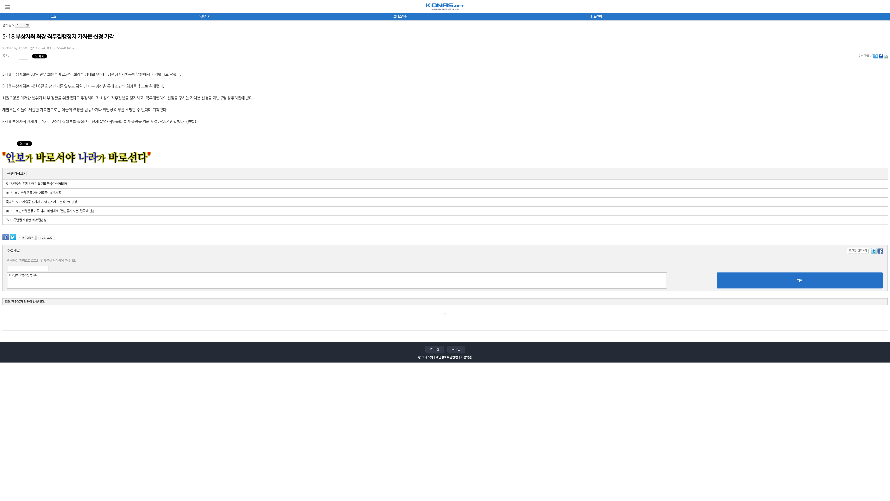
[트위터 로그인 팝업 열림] (874, 252)
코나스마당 (400, 17)
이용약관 (466, 357)
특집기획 (204, 17)
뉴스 (53, 17)
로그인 (456, 349)
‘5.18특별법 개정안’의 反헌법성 (26, 220)
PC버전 (434, 349)
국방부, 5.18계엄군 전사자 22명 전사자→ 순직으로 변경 (41, 202)
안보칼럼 (596, 17)
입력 (800, 281)
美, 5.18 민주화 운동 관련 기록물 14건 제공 (33, 193)
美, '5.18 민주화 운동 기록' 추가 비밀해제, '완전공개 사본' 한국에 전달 (50, 211)
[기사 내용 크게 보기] (17, 25)
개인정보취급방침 (447, 357)
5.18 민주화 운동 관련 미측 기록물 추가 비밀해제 (36, 184)
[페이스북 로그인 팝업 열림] (880, 252)
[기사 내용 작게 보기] (22, 25)
